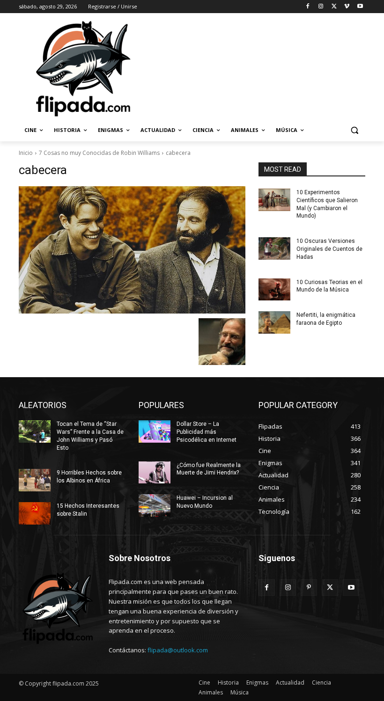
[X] (334, 6)
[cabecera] (132, 250)
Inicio (26, 153)
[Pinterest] (309, 587)
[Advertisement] (255, 68)
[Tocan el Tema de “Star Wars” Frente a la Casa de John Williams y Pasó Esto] (35, 431)
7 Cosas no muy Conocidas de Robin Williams (99, 153)
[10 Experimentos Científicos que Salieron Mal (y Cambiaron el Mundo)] (274, 200)
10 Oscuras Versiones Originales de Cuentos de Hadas (329, 249)
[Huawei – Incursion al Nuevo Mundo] (154, 505)
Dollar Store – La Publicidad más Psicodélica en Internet (206, 432)
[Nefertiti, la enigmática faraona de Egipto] (274, 322)
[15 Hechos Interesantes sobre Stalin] (35, 513)
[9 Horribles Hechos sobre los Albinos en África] (35, 480)
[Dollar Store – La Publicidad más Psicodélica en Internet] (154, 431)
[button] (354, 130)
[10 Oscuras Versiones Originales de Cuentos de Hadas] (274, 248)
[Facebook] (308, 6)
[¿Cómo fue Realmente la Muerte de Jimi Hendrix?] (154, 472)
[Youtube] (359, 6)
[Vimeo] (346, 6)
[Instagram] (321, 6)
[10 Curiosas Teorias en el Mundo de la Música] (274, 289)
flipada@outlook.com (178, 650)
